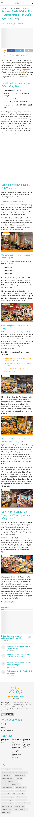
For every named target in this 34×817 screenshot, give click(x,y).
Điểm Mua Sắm (16, 747)
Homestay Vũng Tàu (7, 790)
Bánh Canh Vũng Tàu (8, 772)
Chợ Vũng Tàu (18, 778)
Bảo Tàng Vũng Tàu (20, 775)
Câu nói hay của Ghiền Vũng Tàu (11, 784)
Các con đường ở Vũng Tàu (9, 781)
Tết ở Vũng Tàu (23, 809)
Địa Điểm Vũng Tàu (15, 8)
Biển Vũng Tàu (6, 769)
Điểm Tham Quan (16, 754)
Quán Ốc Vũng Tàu (7, 806)
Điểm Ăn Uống (25, 8)
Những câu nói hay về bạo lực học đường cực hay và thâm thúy (13, 637)
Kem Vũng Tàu (6, 794)
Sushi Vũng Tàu (19, 806)
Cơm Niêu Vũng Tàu (7, 787)
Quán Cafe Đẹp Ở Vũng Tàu (23, 803)
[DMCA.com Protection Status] (7, 714)
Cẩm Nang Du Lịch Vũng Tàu (5, 740)
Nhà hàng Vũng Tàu (7, 800)
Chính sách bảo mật (7, 730)
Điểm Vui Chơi (15, 758)
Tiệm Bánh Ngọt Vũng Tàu (9, 809)
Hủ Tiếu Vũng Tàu (20, 790)
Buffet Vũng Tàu (9, 601)
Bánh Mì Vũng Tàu (7, 775)
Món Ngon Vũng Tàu (26, 740)
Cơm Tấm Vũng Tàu (21, 787)
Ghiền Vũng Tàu (5, 8)
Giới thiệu (4, 724)
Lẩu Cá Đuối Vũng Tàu (8, 797)
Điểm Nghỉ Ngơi (16, 751)
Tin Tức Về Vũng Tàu (26, 745)
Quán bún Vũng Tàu (7, 803)
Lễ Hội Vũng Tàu (21, 797)
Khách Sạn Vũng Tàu (18, 794)
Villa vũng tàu (6, 812)
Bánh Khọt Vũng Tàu (21, 772)
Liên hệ (3, 727)
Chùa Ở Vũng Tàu (7, 778)
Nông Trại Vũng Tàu (21, 800)
